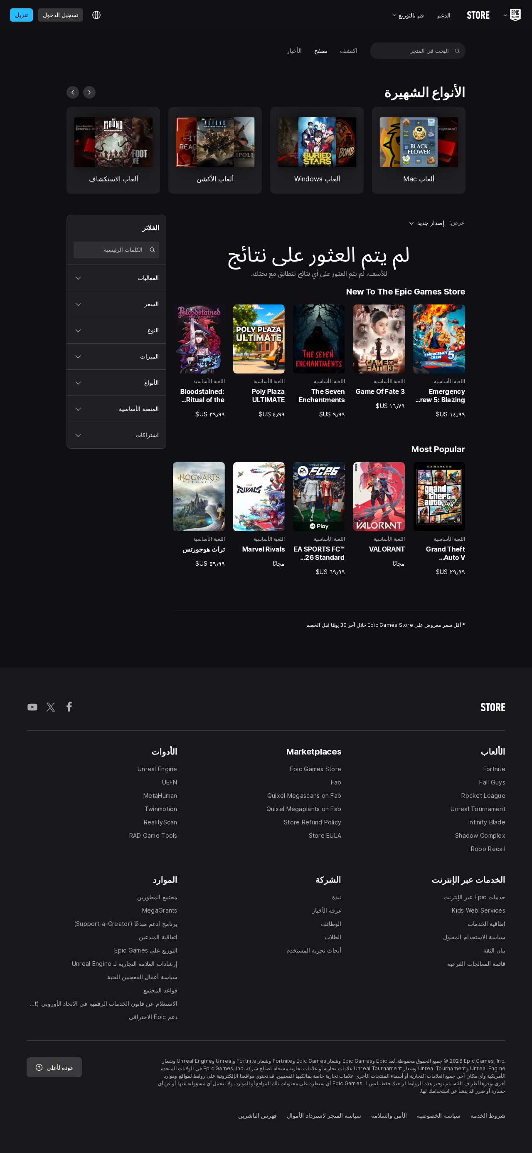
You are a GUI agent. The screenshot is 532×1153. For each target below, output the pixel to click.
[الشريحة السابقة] (89, 92)
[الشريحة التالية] (72, 92)
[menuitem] (349, 51)
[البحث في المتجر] (457, 50)
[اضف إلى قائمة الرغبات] (456, 313)
